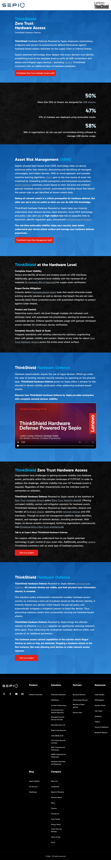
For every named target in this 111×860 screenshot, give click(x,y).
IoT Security (33, 787)
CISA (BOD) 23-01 (57, 736)
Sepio (49, 177)
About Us (54, 781)
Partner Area (77, 712)
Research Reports (101, 732)
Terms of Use (55, 837)
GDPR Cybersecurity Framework (58, 755)
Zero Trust (42, 625)
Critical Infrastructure (58, 705)
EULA (53, 842)
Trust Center (55, 819)
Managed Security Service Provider (57, 718)
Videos (97, 722)
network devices (71, 511)
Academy (98, 716)
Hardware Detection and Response (58, 762)
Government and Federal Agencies (57, 711)
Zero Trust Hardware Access (29, 500)
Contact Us (55, 814)
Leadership (55, 787)
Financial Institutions (58, 695)
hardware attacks (35, 511)
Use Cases (98, 711)
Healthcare (55, 700)
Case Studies (99, 695)
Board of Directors (57, 792)
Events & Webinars (101, 727)
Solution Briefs (100, 705)
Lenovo (68, 62)
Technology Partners (80, 700)
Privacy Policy (56, 824)
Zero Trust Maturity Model (66, 500)
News (53, 803)
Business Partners (79, 695)
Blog (31, 771)
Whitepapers (99, 700)
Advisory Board (56, 797)
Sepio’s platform (23, 184)
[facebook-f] (10, 693)
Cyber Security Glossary (56, 830)
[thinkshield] (101, 5)
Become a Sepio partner (79, 706)
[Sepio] (13, 5)
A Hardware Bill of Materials (40, 282)
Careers (54, 808)
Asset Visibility (34, 781)
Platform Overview (36, 695)
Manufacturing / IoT (58, 725)
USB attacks (89, 102)
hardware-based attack (44, 292)
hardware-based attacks (78, 219)
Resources (100, 685)
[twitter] (4, 693)
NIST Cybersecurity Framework (58, 748)
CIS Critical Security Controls (58, 741)
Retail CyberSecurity (58, 730)
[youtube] (16, 693)
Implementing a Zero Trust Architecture (42, 526)
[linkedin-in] (22, 693)
